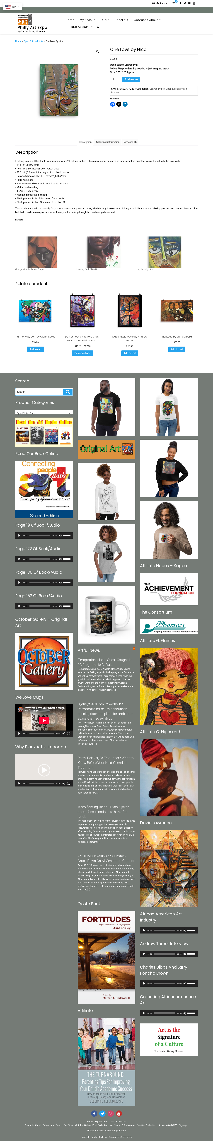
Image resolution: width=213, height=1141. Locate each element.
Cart (105, 20)
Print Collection (100, 1125)
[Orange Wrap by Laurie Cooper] (44, 252)
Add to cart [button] (35, 349)
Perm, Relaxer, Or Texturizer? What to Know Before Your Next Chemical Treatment (106, 763)
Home (70, 20)
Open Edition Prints (33, 41)
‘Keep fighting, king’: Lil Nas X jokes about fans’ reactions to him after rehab (103, 812)
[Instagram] (189, 3)
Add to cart (131, 79)
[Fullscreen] (68, 733)
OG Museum (128, 1125)
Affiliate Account (78, 27)
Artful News (89, 650)
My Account (162, 3)
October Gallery (83, 1125)
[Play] (19, 535)
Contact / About (146, 20)
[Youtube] (194, 3)
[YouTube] (119, 1113)
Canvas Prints (157, 88)
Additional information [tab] (107, 142)
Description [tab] (85, 142)
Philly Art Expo (32, 27)
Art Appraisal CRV (167, 1125)
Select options (82, 353)
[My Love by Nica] (167, 252)
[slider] (67, 535)
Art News (115, 1125)
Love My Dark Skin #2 (87, 269)
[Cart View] (173, 3)
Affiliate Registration (115, 1130)
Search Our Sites (64, 1125)
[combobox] (44, 412)
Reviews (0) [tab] (130, 142)
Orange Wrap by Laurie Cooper (30, 269)
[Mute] (60, 535)
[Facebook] (180, 3)
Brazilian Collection (146, 1125)
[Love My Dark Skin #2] (106, 252)
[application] (44, 535)
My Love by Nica (145, 269)
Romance (116, 92)
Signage (183, 1125)
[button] (97, 51)
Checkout (121, 20)
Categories (48, 1125)
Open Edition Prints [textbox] (43, 413)
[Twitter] (185, 3)
